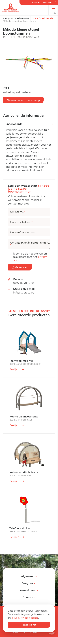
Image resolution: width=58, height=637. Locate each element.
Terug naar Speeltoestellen (16, 18)
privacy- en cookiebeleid (25, 617)
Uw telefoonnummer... (24, 232)
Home (35, 18)
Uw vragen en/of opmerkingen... (30, 244)
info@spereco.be (23, 292)
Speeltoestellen (47, 18)
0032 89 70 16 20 (23, 283)
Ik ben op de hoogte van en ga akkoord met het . (30, 257)
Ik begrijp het (29, 624)
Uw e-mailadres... (21, 222)
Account (36, 2)
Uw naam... (17, 212)
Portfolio (47, 2)
